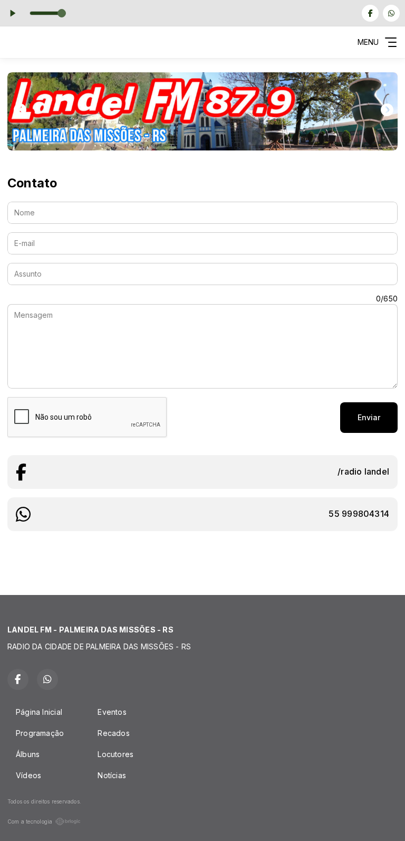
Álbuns (28, 754)
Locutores (115, 754)
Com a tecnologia (29, 821)
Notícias (112, 775)
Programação (40, 733)
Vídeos (28, 775)
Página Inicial (39, 711)
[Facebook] (370, 13)
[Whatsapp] (391, 13)
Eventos (112, 711)
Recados (113, 733)
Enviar (369, 417)
